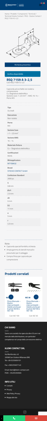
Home (7, 13)
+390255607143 (14, 365)
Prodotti (14, 13)
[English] (42, 3)
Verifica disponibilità (15, 74)
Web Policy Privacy (13, 393)
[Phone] (14, 418)
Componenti (22, 13)
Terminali (32, 13)
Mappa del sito (12, 397)
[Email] (36, 418)
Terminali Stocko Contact (14, 16)
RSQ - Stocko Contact (32, 16)
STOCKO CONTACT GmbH (17, 170)
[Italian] (44, 3)
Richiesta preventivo (23, 64)
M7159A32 (12, 163)
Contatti (10, 385)
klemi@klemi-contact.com (19, 369)
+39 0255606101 (14, 360)
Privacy (9, 389)
